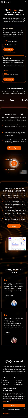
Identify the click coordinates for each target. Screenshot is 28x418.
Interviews (18, 382)
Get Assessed (6, 382)
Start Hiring (8, 79)
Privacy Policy (10, 400)
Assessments (19, 380)
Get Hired (7, 49)
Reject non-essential (14, 409)
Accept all (14, 405)
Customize (6, 413)
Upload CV (5, 380)
